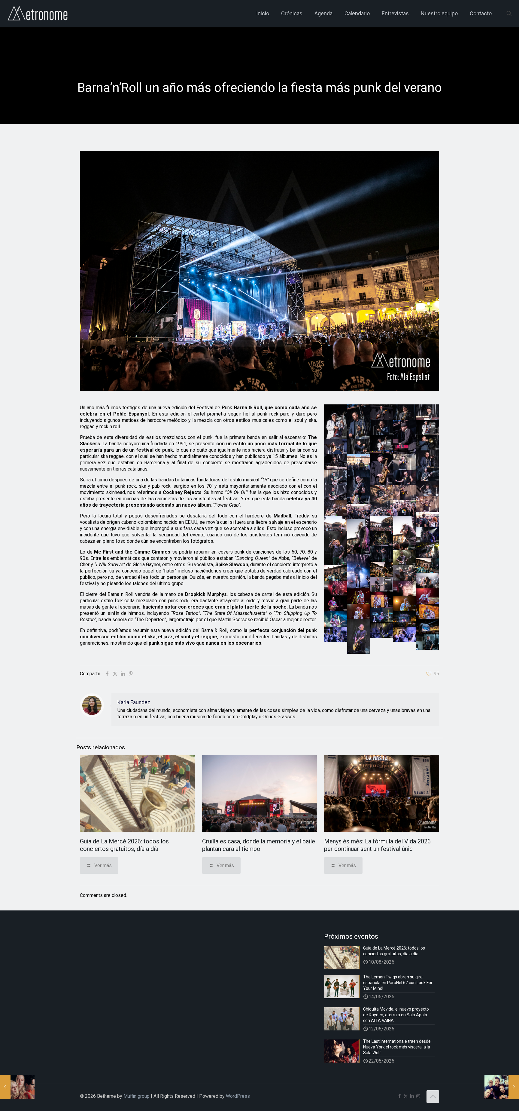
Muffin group (136, 1096)
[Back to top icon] (432, 1096)
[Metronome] (38, 13)
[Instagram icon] (418, 1096)
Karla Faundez (133, 702)
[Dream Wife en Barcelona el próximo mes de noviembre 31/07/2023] (17, 1087)
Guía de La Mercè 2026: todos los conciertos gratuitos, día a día (124, 845)
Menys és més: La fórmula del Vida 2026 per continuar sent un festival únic (377, 845)
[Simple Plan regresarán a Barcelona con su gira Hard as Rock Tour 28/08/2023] (501, 1087)
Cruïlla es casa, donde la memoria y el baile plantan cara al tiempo (258, 845)
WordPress (238, 1096)
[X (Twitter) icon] (405, 1096)
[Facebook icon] (399, 1096)
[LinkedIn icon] (412, 1096)
